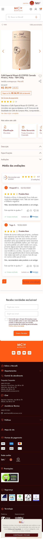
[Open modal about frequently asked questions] (31, 9)
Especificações (6, 153)
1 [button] (4, 281)
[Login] (35, 9)
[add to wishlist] (40, 76)
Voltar (5, 25)
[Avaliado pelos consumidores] (4, 497)
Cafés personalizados (36, 25)
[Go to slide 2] (21, 69)
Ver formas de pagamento (9, 98)
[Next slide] (3, 51)
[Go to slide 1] (19, 69)
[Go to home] (18, 9)
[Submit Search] (9, 17)
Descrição (4, 146)
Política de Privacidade (14, 529)
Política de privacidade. (16, 326)
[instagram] (29, 353)
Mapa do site (9, 430)
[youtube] (24, 353)
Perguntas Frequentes (8, 380)
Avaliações (5, 159)
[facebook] (13, 353)
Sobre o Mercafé (11, 366)
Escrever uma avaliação (31, 282)
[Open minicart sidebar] (40, 9)
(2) (16, 102)
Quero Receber (21, 333)
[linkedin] (19, 353)
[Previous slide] (39, 51)
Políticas (8, 420)
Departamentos (10, 371)
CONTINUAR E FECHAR (21, 535)
